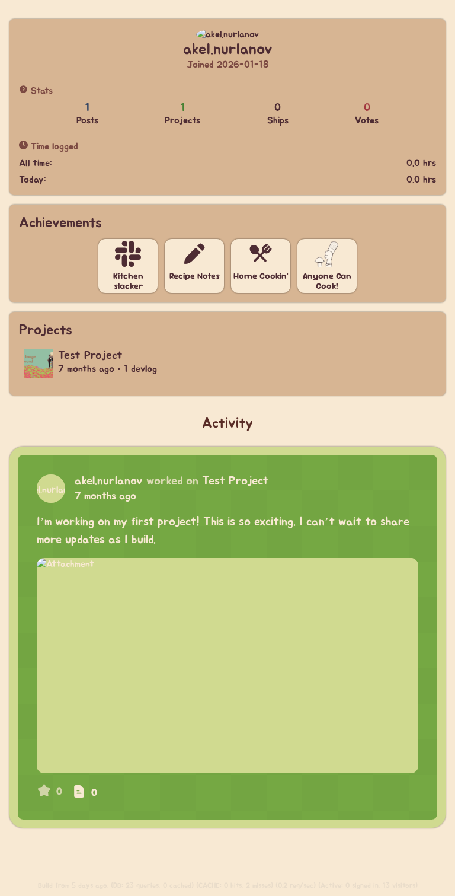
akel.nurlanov (109, 481)
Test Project (235, 481)
